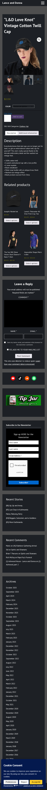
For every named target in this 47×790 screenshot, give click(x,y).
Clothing (22, 126)
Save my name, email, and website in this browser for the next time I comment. (24, 343)
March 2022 (10, 683)
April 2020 (10, 725)
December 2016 (12, 755)
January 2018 (11, 746)
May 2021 (9, 704)
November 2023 (12, 613)
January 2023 (11, 642)
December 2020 (12, 709)
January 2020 (11, 729)
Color (7, 106)
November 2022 (12, 650)
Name (13, 331)
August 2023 (11, 625)
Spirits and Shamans (19, 549)
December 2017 (12, 750)
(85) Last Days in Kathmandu (17, 510)
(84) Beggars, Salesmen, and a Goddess (21, 518)
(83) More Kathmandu (14, 522)
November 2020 (12, 713)
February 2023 (11, 638)
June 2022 (10, 671)
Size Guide (8, 113)
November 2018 (12, 742)
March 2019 (10, 738)
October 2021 (11, 700)
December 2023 (12, 608)
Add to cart (17, 117)
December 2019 (12, 734)
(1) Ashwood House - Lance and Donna (21, 561)
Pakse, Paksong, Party (14, 514)
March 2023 (10, 633)
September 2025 (12, 592)
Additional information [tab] (28, 133)
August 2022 (11, 663)
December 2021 (12, 696)
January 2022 (11, 692)
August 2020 (11, 717)
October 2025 (11, 588)
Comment (23, 297)
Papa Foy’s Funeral (25, 557)
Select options (11, 220)
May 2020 (9, 721)
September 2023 (12, 621)
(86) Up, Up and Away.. (14, 505)
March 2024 (10, 600)
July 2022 (9, 667)
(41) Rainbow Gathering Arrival (25, 546)
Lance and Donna (12, 2)
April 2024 (10, 596)
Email (33, 331)
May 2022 (9, 675)
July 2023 (9, 629)
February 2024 (11, 604)
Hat (27, 126)
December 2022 (12, 646)
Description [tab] (11, 133)
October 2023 (11, 617)
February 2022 (11, 688)
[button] (39, 39)
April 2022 (10, 679)
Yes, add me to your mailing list (24, 349)
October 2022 (11, 654)
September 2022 (12, 658)
